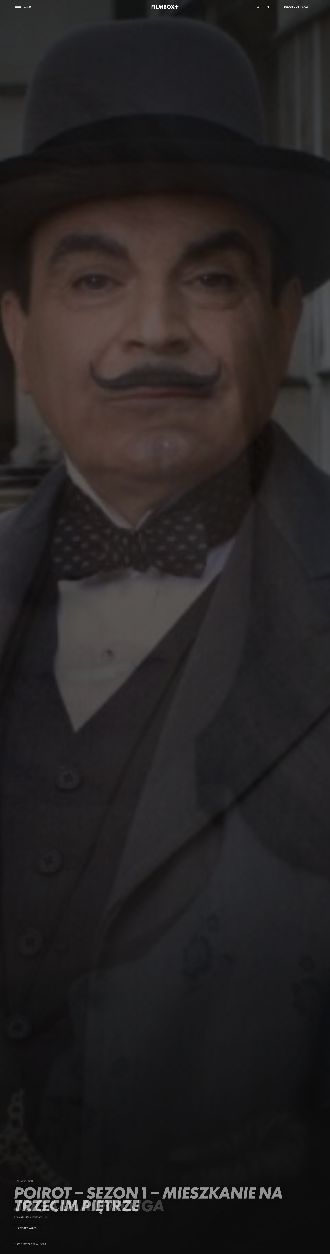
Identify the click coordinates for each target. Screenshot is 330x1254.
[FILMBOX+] (165, 7)
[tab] (248, 1244)
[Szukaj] (258, 7)
